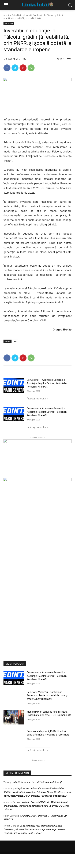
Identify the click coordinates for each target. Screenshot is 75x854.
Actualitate (17, 15)
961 (15, 341)
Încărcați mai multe (36, 398)
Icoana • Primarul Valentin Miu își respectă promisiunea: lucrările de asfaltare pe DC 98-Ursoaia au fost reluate (36, 805)
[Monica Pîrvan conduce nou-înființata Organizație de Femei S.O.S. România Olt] (13, 717)
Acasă (6, 15)
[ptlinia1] (37, 458)
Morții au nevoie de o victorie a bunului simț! (37, 782)
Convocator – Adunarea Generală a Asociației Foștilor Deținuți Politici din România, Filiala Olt (47, 383)
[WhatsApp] (31, 67)
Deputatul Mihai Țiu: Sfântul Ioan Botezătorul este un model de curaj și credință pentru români (47, 695)
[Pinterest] (23, 67)
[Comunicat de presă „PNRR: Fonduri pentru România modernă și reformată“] (13, 737)
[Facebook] (6, 67)
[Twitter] (15, 67)
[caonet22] (37, 565)
